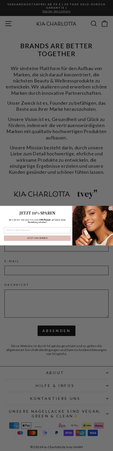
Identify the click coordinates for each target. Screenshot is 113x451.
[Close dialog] (110, 208)
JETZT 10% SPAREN (37, 238)
